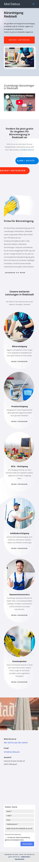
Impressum (25, 857)
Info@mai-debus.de (12, 752)
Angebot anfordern (19, 40)
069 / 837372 (27, 160)
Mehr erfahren (19, 361)
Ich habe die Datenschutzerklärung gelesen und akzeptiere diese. (17, 838)
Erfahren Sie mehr (15, 272)
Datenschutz (19, 859)
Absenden (27, 844)
